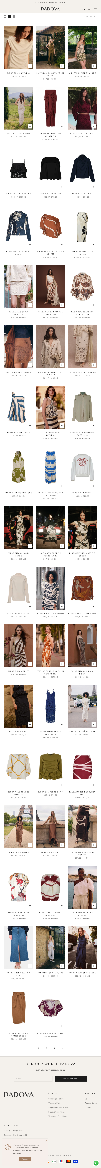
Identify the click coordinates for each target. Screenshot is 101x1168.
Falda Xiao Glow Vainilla (18, 313)
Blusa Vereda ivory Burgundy (50, 914)
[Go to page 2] (62, 1048)
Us (86, 1099)
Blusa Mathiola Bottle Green (82, 554)
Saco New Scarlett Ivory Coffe (82, 313)
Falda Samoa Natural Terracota (50, 313)
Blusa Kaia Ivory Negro (50, 613)
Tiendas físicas (91, 1103)
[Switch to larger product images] (5, 16)
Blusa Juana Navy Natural (50, 434)
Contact (88, 1107)
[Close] (46, 1140)
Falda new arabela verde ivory (50, 554)
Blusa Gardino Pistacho (18, 493)
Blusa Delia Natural (18, 73)
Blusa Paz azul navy (18, 432)
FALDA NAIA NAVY (18, 731)
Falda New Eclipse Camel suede (18, 1034)
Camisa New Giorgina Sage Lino (82, 434)
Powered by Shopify (60, 1155)
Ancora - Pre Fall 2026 (13, 1131)
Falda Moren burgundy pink (82, 793)
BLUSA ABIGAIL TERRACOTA (82, 613)
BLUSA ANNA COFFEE (18, 671)
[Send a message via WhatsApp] (96, 1163)
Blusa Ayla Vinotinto (82, 133)
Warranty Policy (54, 1103)
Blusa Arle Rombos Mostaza (18, 793)
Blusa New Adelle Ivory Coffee (50, 252)
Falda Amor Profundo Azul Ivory (50, 494)
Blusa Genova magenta (50, 1033)
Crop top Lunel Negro (18, 194)
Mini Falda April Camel (19, 372)
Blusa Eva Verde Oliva (50, 792)
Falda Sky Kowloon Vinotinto (50, 134)
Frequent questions (56, 1112)
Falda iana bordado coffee (82, 853)
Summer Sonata (47, 2)
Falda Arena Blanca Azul (18, 974)
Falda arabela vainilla (82, 372)
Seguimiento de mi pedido (59, 1107)
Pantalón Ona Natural (50, 973)
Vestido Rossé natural (82, 731)
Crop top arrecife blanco (82, 914)
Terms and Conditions (57, 1116)
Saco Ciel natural (82, 493)
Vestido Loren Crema (19, 133)
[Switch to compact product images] (14, 16)
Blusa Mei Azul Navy (82, 194)
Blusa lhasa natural (19, 613)
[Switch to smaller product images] (9, 16)
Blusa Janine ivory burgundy (18, 914)
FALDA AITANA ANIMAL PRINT (82, 672)
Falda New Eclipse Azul (82, 973)
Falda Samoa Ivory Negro (82, 253)
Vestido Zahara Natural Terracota (51, 672)
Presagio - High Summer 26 (15, 1135)
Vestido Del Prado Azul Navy (50, 732)
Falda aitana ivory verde (18, 554)
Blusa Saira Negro (50, 194)
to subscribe (71, 1078)
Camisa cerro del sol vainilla (50, 373)
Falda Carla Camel (19, 852)
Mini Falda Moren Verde (82, 73)
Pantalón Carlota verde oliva (50, 74)
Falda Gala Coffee (50, 852)
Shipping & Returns (56, 1099)
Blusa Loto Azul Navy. (18, 251)
